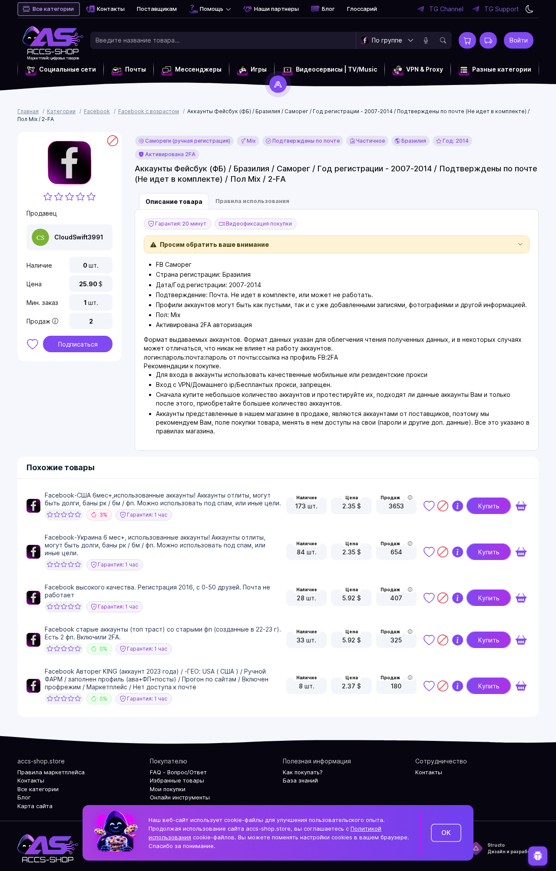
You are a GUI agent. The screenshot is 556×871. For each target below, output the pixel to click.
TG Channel (446, 9)
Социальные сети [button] (67, 69)
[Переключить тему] (529, 9)
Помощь (211, 8)
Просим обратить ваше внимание (214, 244)
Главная (28, 111)
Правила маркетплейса (51, 772)
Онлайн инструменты (180, 797)
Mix (250, 141)
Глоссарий (362, 8)
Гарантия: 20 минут (180, 223)
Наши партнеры (276, 8)
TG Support (501, 9)
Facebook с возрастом (148, 111)
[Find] (443, 40)
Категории (61, 111)
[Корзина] (467, 40)
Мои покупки (167, 789)
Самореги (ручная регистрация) (187, 141)
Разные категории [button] (501, 69)
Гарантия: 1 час (146, 514)
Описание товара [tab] (174, 201)
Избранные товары (177, 780)
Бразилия (413, 141)
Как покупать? (303, 772)
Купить (489, 506)
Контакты (111, 8)
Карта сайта (35, 805)
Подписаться (78, 344)
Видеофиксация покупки (258, 223)
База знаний (300, 780)
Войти (519, 40)
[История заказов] (488, 40)
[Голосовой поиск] (425, 40)
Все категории (53, 8)
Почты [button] (135, 69)
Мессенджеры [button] (198, 69)
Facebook (97, 111)
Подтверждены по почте (305, 141)
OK (446, 832)
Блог (328, 8)
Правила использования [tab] (252, 200)
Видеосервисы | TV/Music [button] (336, 69)
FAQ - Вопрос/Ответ (178, 772)
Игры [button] (259, 69)
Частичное (370, 141)
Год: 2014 (455, 141)
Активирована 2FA (169, 154)
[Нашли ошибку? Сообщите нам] (537, 854)
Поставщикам (157, 8)
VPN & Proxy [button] (424, 69)
